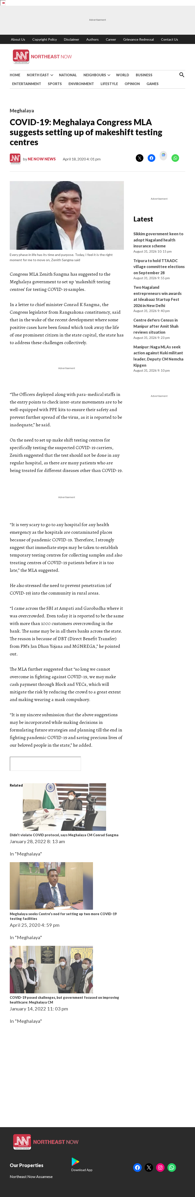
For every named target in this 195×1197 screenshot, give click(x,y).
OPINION (132, 84)
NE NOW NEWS (42, 159)
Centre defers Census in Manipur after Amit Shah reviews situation (155, 326)
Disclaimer (71, 39)
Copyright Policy (44, 39)
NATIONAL (68, 75)
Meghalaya (22, 110)
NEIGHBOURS (94, 75)
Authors (92, 39)
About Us (18, 39)
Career (111, 39)
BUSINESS (144, 75)
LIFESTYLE (109, 84)
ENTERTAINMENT (26, 84)
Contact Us (169, 39)
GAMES (152, 84)
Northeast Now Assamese (31, 1176)
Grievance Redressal (138, 39)
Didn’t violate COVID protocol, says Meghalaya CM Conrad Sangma (64, 835)
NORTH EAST (38, 75)
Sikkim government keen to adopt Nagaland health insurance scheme (158, 239)
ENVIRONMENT (81, 84)
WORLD (122, 75)
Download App (82, 1170)
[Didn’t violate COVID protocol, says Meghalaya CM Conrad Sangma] (64, 829)
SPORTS (55, 84)
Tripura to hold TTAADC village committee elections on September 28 (159, 266)
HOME (15, 75)
